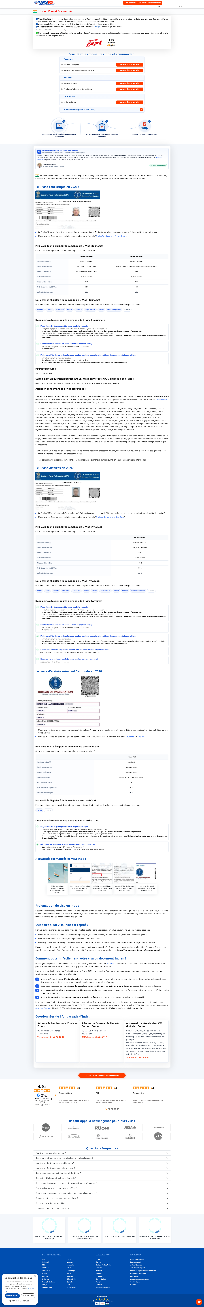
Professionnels (135, 1262)
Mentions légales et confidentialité (143, 1270)
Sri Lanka (45, 1279)
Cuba (69, 1259)
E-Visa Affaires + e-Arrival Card (110, 517)
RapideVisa (112, 963)
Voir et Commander (130, 64)
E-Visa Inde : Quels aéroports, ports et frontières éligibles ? (57, 889)
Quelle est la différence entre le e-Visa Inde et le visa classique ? (64, 1158)
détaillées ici (162, 399)
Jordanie (99, 1270)
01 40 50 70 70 (57, 1037)
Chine (44, 1265)
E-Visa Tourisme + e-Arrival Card (110, 236)
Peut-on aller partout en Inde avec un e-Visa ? (56, 1188)
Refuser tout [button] (28, 1296)
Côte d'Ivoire (71, 1279)
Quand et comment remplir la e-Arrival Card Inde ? (58, 1173)
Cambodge (71, 1270)
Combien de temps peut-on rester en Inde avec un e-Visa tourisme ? (66, 1193)
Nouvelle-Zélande (48, 1282)
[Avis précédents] (55, 1095)
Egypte (44, 1273)
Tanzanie (70, 1276)
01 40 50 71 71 (102, 1037)
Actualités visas (136, 1265)
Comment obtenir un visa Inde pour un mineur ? (57, 1198)
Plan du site (134, 1276)
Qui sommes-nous (137, 1259)
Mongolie (70, 1265)
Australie (45, 1276)
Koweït (98, 1282)
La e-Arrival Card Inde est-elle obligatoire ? (55, 1163)
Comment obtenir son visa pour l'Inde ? (53, 1208)
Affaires (140, 736)
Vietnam (70, 1262)
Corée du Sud (47, 1287)
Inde (43, 1259)
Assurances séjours (137, 1268)
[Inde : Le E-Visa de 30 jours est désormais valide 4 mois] (124, 873)
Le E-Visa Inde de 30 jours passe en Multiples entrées (102, 888)
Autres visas (71, 1287)
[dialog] (20, 1289)
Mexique (99, 1268)
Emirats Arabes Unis (103, 1265)
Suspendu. (144, 1057)
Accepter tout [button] (12, 1296)
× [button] (35, 1276)
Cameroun (46, 1270)
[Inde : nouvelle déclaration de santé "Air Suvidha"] (80, 873)
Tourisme (130, 736)
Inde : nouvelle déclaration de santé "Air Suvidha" (80, 888)
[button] (20, 1300)
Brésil (69, 1268)
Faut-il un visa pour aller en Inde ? (51, 1153)
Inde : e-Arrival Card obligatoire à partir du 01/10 (146, 888)
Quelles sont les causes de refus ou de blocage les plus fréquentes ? (66, 1183)
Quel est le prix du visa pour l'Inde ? (52, 1203)
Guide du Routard (43, 1008)
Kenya (44, 1285)
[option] (58, 879)
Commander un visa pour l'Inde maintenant (143, 3)
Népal (69, 1273)
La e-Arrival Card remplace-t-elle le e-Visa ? (55, 1168)
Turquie (99, 1273)
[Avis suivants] (169, 1095)
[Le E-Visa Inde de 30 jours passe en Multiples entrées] (102, 873)
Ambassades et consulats (139, 1279)
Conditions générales (138, 1273)
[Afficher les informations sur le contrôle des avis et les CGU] (51, 1099)
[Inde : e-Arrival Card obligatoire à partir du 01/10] (146, 873)
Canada (69, 1282)
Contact (133, 1285)
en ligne (98, 27)
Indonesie (45, 1262)
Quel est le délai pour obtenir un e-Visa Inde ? (56, 1178)
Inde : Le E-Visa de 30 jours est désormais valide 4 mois (124, 888)
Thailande (45, 1268)
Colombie (99, 1276)
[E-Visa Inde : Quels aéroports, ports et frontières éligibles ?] (58, 873)
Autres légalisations (103, 1287)
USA (68, 1285)
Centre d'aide (135, 1282)
